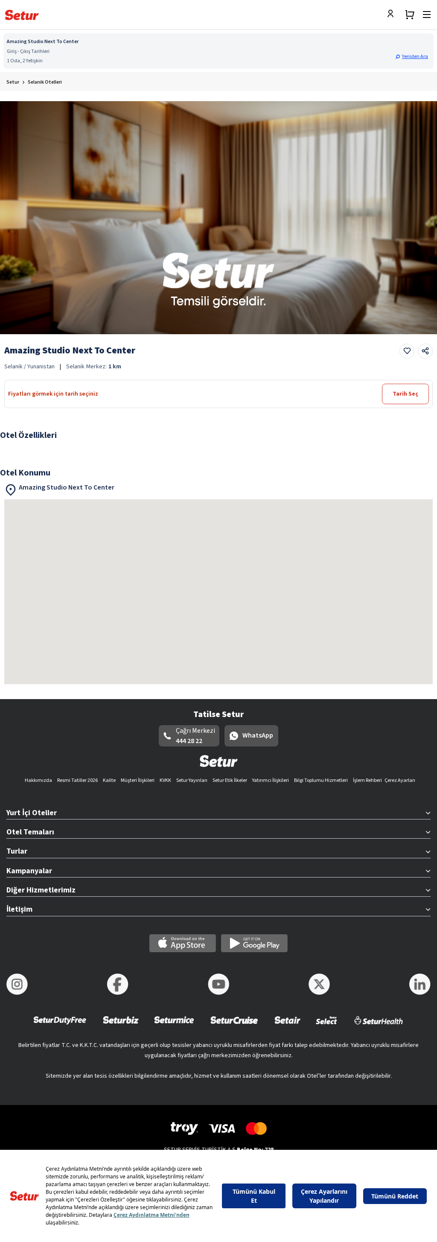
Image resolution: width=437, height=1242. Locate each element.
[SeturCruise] (234, 1025)
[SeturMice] (173, 1025)
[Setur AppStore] (182, 943)
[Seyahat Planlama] (410, 14)
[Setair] (287, 1025)
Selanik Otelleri (45, 82)
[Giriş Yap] (392, 14)
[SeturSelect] (326, 1025)
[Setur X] (319, 984)
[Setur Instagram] (17, 984)
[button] (412, 56)
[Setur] (22, 15)
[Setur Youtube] (218, 984)
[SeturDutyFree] (60, 1025)
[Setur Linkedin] (420, 984)
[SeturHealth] (378, 1025)
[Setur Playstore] (254, 943)
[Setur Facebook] (117, 984)
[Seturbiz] (120, 1025)
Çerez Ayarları (400, 780)
